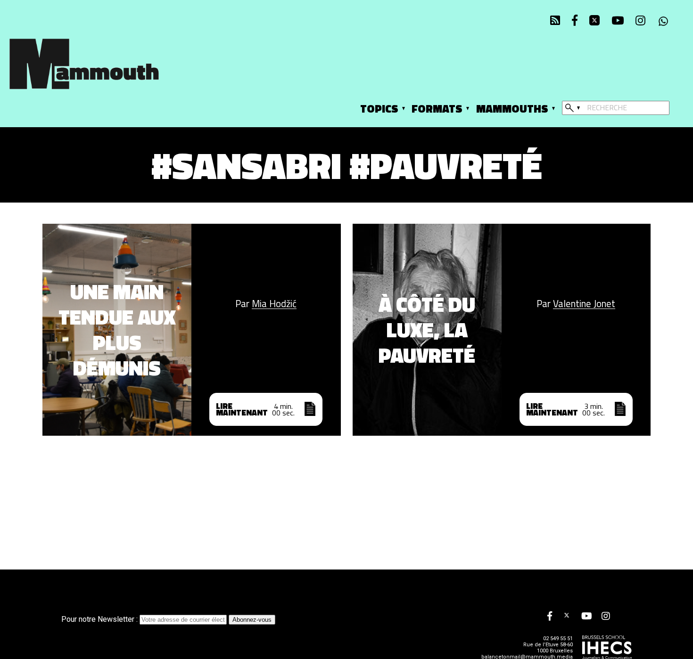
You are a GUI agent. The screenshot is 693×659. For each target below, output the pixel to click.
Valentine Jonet (584, 304)
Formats (437, 108)
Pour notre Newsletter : (100, 619)
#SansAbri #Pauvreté (346, 165)
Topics (379, 108)
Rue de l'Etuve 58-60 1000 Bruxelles (548, 648)
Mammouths (512, 108)
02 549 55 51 (558, 638)
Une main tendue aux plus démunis (117, 330)
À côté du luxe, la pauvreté (427, 330)
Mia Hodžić (274, 304)
